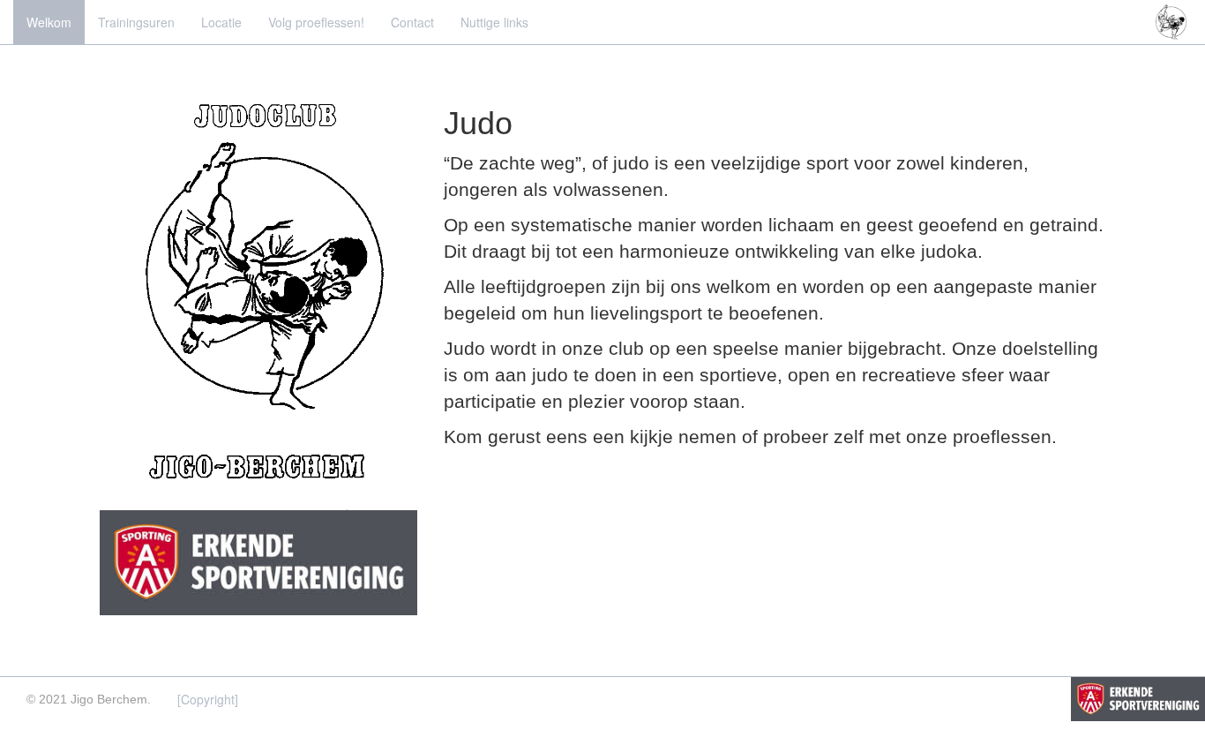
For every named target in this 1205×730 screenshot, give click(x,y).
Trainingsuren (136, 22)
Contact (412, 22)
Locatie (221, 22)
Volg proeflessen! (316, 22)
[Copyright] (207, 699)
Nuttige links (494, 22)
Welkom (48, 22)
